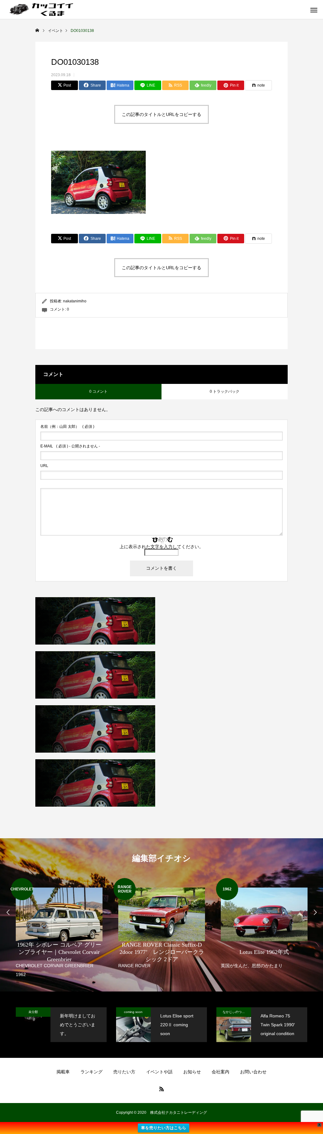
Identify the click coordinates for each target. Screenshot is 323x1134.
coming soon (133, 1012)
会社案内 (220, 1071)
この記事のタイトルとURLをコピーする (161, 114)
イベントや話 (159, 1071)
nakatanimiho (74, 301)
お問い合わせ (253, 1071)
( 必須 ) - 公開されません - (70, 446)
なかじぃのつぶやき (237, 1012)
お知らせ (192, 1071)
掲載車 (63, 1071)
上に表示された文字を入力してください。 (161, 546)
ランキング (91, 1071)
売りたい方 (124, 1071)
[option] (59, 928)
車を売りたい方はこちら (163, 1127)
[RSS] (161, 1089)
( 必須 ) (67, 426)
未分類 (33, 1012)
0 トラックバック (224, 391)
